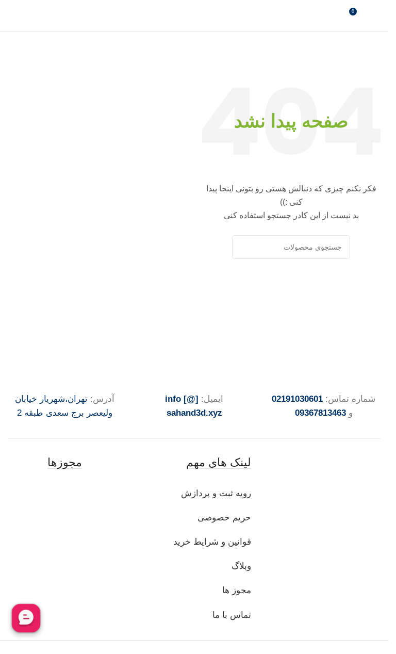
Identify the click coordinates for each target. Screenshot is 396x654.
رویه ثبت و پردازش (216, 493)
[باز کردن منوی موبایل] (12, 15)
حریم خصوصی (224, 517)
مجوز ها (236, 590)
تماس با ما (231, 615)
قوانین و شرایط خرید (212, 542)
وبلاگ (240, 566)
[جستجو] (244, 247)
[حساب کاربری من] (376, 15)
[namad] (65, 493)
